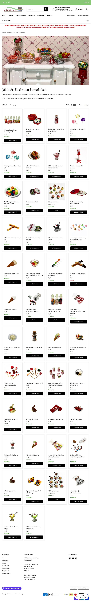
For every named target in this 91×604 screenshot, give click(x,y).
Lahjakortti (40, 16)
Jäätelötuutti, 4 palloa (54, 347)
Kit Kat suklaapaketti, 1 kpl (56, 419)
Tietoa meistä (6, 21)
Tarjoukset (31, 16)
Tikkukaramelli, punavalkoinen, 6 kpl (10, 384)
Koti (3, 16)
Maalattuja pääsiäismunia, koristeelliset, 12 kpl (78, 239)
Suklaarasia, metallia (32, 202)
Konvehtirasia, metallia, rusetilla (33, 239)
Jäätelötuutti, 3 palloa (32, 455)
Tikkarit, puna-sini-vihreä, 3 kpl (12, 167)
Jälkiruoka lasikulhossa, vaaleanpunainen (55, 167)
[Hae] (46, 9)
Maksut (4, 563)
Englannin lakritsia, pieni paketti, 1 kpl (33, 492)
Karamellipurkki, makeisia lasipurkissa (78, 348)
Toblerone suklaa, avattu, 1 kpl (78, 275)
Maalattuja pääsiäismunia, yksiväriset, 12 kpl (11, 203)
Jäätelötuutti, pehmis (10, 310)
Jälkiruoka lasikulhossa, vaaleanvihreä (33, 528)
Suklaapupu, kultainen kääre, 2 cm (10, 420)
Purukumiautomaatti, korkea (76, 167)
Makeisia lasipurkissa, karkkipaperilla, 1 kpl (54, 310)
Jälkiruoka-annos (53, 491)
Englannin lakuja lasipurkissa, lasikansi (32, 310)
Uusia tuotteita (21, 16)
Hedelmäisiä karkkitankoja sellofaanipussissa (56, 456)
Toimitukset (5, 571)
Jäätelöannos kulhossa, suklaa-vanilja (77, 384)
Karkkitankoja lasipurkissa (34, 347)
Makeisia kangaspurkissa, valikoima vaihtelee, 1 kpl (55, 384)
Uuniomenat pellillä (76, 419)
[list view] (87, 105)
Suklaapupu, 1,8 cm (32, 419)
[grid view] (85, 105)
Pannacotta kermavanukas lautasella (12, 348)
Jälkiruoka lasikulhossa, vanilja (11, 528)
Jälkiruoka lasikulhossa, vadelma (11, 456)
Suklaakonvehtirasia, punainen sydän (76, 203)
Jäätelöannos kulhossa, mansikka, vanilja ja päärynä (34, 275)
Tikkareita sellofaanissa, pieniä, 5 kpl (55, 275)
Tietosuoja (5, 561)
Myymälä (49, 16)
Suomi (85, 2)
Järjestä (4, 105)
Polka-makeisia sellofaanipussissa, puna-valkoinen (77, 311)
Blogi (87, 21)
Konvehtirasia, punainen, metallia (33, 130)
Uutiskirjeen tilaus (83, 16)
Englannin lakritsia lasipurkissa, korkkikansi (77, 456)
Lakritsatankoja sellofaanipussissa (75, 492)
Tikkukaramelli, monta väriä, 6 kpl (34, 384)
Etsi (3, 558)
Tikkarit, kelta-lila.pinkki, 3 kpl (78, 130)
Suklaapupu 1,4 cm (9, 491)
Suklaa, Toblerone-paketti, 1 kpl (12, 239)
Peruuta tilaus (6, 568)
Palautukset (5, 566)
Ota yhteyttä (71, 16)
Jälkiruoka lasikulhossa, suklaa (55, 239)
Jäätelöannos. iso (53, 202)
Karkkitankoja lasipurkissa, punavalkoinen (56, 130)
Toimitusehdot (6, 573)
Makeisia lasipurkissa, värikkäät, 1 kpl (10, 131)
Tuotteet (10, 16)
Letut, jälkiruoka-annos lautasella (33, 167)
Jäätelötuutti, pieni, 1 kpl (11, 274)
